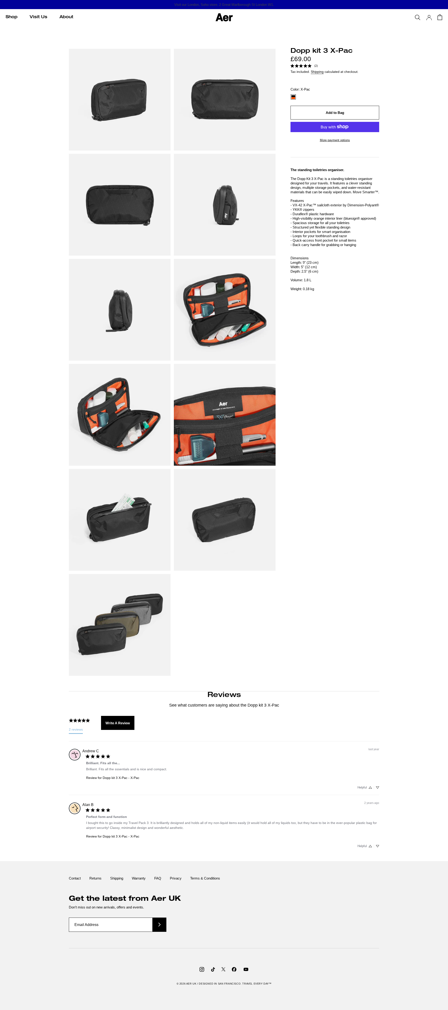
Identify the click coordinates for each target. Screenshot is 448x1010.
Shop (12, 17)
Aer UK (191, 983)
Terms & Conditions (205, 878)
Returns (95, 878)
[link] (304, 65)
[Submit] (159, 925)
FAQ (157, 878)
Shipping (317, 72)
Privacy (176, 878)
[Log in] (429, 18)
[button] (370, 787)
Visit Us (38, 17)
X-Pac (293, 97)
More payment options (335, 140)
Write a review (117, 723)
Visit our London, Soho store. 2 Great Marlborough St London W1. (224, 5)
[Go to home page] (224, 17)
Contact (75, 878)
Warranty (139, 878)
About (66, 17)
